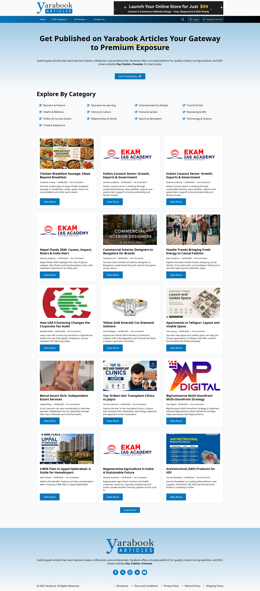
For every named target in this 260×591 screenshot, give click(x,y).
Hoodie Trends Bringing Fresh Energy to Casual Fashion (188, 251)
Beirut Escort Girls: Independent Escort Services (64, 397)
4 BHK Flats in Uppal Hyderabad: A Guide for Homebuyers (65, 470)
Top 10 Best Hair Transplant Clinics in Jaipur (128, 397)
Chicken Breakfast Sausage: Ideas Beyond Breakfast (65, 175)
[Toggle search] (183, 19)
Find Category (59, 19)
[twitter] (122, 572)
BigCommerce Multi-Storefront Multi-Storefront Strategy (189, 397)
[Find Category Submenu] (68, 19)
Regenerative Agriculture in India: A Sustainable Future (128, 470)
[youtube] (144, 572)
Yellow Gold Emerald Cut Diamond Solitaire (128, 324)
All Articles (79, 19)
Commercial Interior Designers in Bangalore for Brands (128, 251)
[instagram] (130, 572)
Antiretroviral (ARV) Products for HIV (190, 470)
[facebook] (115, 572)
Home (43, 19)
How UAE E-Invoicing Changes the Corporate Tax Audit (65, 324)
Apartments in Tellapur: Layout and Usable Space (193, 324)
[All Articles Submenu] (88, 19)
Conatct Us (99, 19)
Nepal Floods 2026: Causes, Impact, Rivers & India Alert (66, 251)
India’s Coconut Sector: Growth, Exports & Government (126, 175)
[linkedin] (137, 572)
